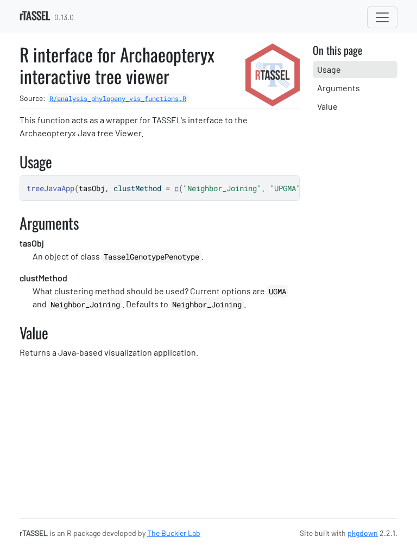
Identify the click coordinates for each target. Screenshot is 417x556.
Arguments (338, 88)
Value (327, 106)
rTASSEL (35, 15)
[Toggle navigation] (382, 17)
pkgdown (363, 533)
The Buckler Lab (173, 533)
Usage (329, 69)
